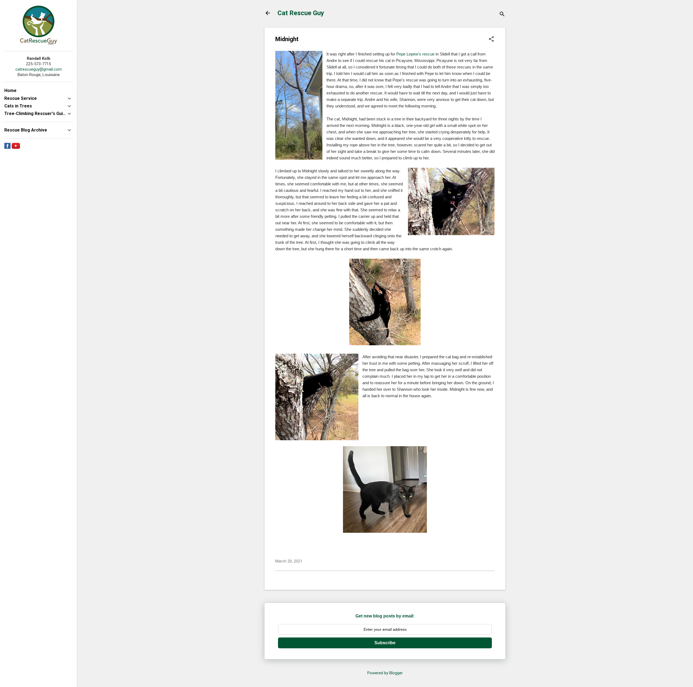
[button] (491, 39)
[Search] (502, 14)
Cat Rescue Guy (300, 13)
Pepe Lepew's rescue (415, 54)
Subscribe (384, 642)
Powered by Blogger (385, 672)
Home (10, 90)
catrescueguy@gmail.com (38, 69)
